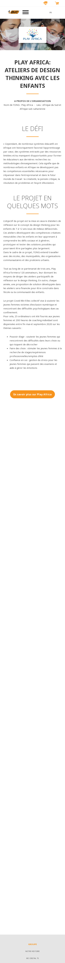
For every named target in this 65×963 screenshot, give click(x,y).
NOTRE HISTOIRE (32, 951)
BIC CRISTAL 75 (32, 958)
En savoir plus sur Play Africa (32, 394)
